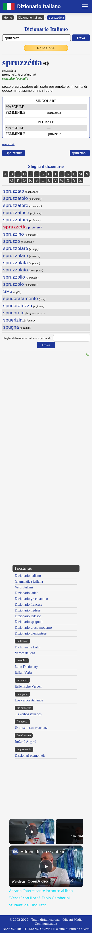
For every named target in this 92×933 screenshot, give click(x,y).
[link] (15, 851)
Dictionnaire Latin (27, 647)
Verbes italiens (25, 653)
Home (8, 17)
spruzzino (13, 233)
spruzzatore (15, 205)
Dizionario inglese (27, 610)
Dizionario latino (26, 593)
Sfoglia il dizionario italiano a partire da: (27, 338)
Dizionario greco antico (31, 599)
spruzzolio (14, 276)
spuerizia (13, 319)
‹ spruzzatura (13, 153)
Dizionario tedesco (28, 616)
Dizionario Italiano (30, 17)
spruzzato (13, 191)
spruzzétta (56, 17)
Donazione (46, 48)
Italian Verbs (23, 672)
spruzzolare (15, 248)
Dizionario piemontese (30, 633)
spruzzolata (15, 262)
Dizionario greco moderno (33, 627)
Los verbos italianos (29, 700)
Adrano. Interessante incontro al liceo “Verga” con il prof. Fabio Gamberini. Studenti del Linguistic (46, 851)
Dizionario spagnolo (29, 622)
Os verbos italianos (28, 714)
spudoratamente (20, 298)
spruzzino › (80, 153)
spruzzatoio (15, 198)
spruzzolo (13, 284)
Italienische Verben (28, 686)
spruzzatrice (16, 212)
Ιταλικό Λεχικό (25, 741)
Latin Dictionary (26, 667)
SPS (8, 291)
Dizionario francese (28, 604)
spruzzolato (15, 269)
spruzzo (11, 241)
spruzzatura (15, 219)
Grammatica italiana (29, 581)
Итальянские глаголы (31, 728)
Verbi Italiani (24, 587)
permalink (8, 144)
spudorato (14, 312)
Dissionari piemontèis (30, 755)
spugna (11, 327)
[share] (75, 850)
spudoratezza (17, 305)
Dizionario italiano (28, 575)
